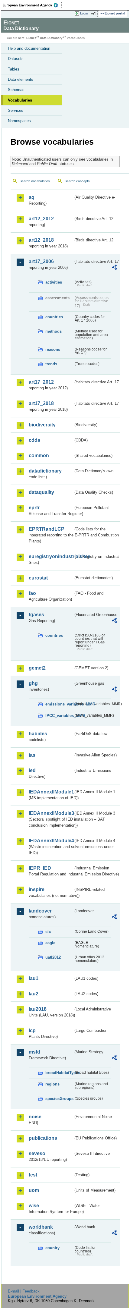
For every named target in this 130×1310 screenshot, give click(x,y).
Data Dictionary (51, 37)
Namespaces (19, 120)
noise (35, 1116)
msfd (34, 1051)
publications (43, 1138)
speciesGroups (59, 1098)
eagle (50, 943)
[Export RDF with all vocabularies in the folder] (114, 268)
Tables (13, 69)
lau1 (33, 978)
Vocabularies (20, 100)
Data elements (20, 79)
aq (31, 197)
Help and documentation (29, 48)
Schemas (16, 89)
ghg (33, 683)
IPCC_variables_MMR (59, 715)
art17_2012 (41, 382)
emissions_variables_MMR (59, 704)
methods (53, 331)
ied (32, 770)
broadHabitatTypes (59, 1072)
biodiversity (42, 424)
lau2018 (38, 1009)
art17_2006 (41, 261)
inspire (36, 889)
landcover (40, 910)
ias (32, 755)
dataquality (41, 492)
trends (51, 364)
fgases (36, 614)
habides (38, 733)
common (39, 455)
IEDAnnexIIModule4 (51, 840)
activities (53, 282)
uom (34, 1190)
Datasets (16, 58)
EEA (32, 5)
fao (32, 593)
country (52, 1248)
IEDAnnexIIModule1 (51, 791)
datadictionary (45, 470)
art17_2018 (41, 403)
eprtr (34, 507)
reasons (52, 349)
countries (54, 317)
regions (52, 1084)
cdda (34, 440)
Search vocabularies (35, 181)
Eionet (31, 37)
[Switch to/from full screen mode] (94, 14)
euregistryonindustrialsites (51, 556)
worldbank (41, 1227)
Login (84, 13)
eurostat (38, 577)
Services (15, 110)
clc (48, 931)
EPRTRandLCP (46, 529)
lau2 (33, 993)
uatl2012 (53, 957)
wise (34, 1205)
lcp (32, 1030)
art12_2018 (41, 240)
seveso (37, 1153)
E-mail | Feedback (24, 1291)
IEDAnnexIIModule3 (51, 813)
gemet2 (37, 668)
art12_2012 (41, 218)
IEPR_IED (40, 868)
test (33, 1174)
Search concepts (77, 181)
